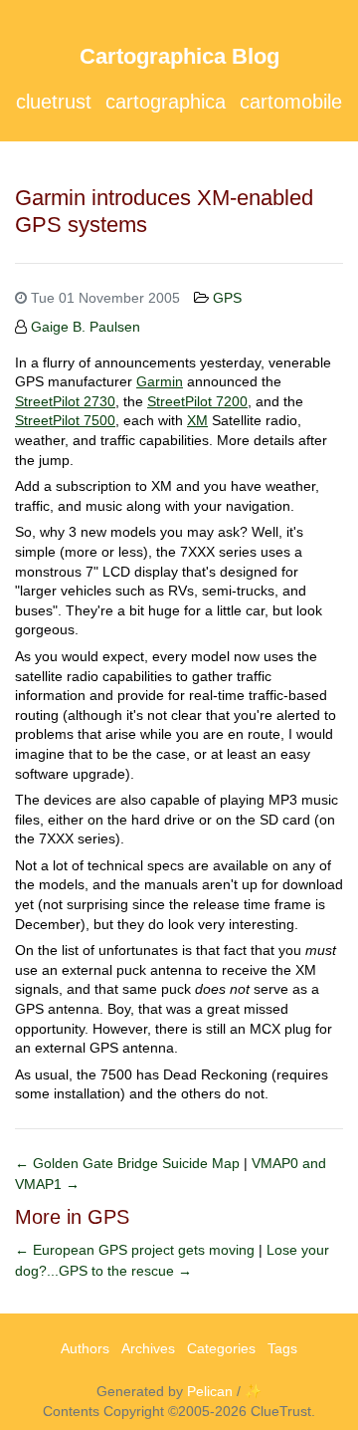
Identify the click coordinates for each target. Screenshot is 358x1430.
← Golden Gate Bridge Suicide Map (129, 1163)
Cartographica (165, 102)
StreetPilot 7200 (197, 401)
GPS (227, 298)
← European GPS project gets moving (137, 1250)
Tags (282, 1348)
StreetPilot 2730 (65, 401)
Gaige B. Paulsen (85, 327)
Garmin (159, 381)
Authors (85, 1348)
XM (197, 420)
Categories (221, 1348)
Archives (148, 1348)
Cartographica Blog (179, 56)
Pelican (210, 1391)
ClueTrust (53, 102)
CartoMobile (291, 102)
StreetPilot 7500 (65, 420)
